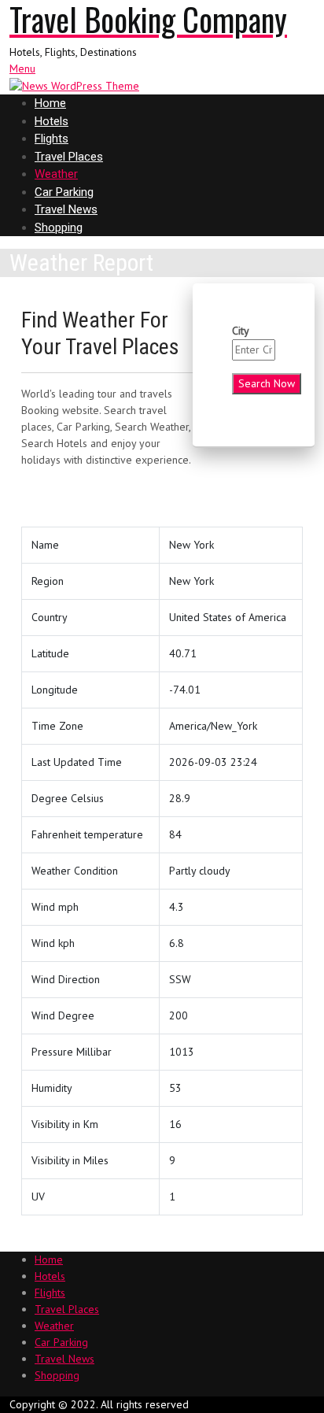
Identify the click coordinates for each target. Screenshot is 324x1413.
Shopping (59, 227)
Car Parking (64, 192)
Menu (22, 68)
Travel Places (69, 157)
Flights (51, 138)
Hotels (51, 121)
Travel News (66, 209)
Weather (56, 174)
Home (50, 103)
